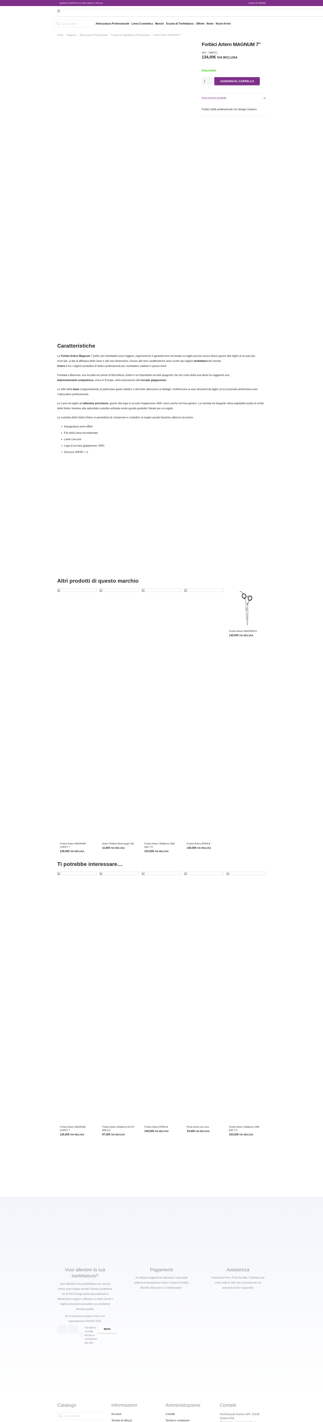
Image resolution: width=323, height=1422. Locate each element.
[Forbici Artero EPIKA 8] (204, 715)
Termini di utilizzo (121, 1420)
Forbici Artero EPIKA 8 (198, 843)
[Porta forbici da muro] (204, 998)
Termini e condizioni (177, 1420)
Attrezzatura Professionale (94, 35)
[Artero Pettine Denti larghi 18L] (119, 715)
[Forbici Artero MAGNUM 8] (246, 608)
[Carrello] (262, 23)
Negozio (71, 35)
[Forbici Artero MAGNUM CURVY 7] (77, 715)
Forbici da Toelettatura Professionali (130, 35)
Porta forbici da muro (198, 1126)
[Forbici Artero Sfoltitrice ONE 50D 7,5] (161, 715)
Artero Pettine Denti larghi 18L (118, 843)
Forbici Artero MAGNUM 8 (243, 631)
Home (60, 35)
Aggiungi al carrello (237, 81)
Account (116, 1414)
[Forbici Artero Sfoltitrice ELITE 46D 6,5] (119, 998)
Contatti (170, 1414)
